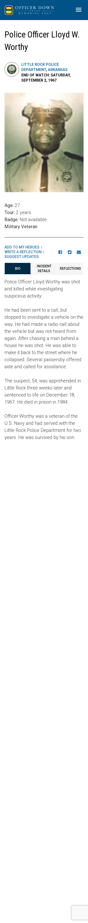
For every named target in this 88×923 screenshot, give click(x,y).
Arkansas (58, 69)
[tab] (17, 268)
